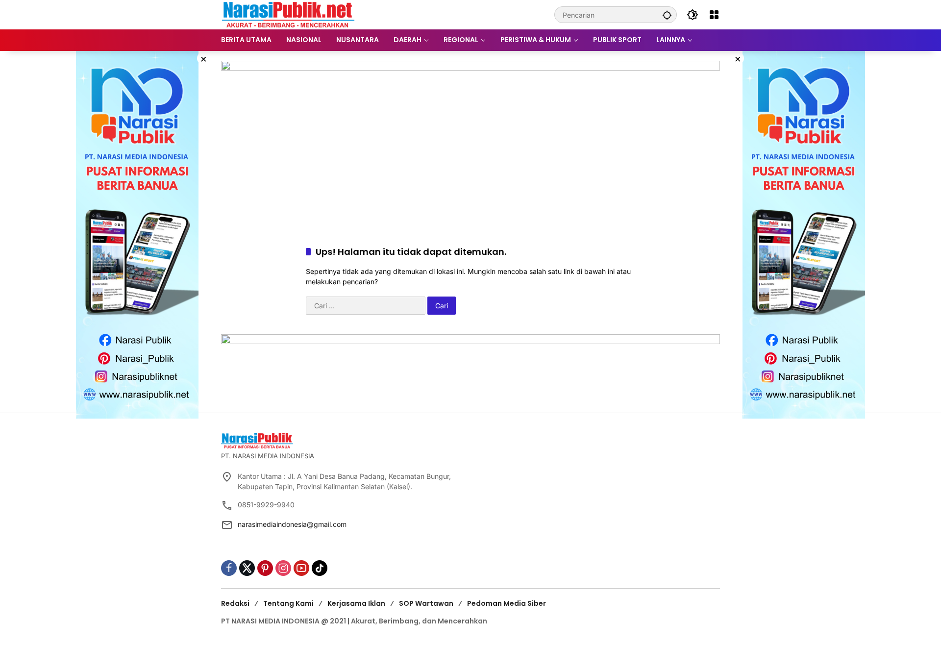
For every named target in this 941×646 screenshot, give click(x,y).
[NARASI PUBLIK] (288, 14)
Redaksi (235, 603)
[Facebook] (229, 568)
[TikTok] (319, 568)
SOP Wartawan (426, 603)
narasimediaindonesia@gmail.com (292, 524)
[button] (667, 14)
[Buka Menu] (714, 15)
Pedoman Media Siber (506, 603)
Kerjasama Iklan (356, 603)
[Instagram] (283, 568)
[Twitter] (247, 568)
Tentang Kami (288, 603)
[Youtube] (301, 568)
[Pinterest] (265, 568)
